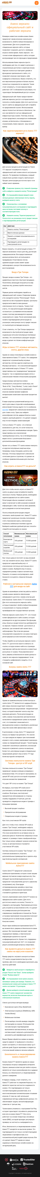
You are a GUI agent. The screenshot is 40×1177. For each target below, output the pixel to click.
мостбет (5, 410)
